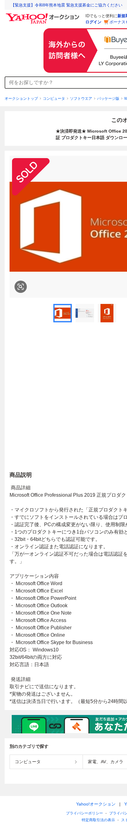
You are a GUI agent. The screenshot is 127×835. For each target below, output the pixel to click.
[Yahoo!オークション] (43, 15)
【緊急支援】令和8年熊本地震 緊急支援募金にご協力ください (66, 5)
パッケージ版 (108, 98)
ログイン (93, 22)
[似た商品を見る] (20, 287)
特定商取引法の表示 (98, 820)
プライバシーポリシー (84, 813)
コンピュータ (54, 98)
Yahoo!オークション (96, 804)
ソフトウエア (81, 98)
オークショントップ (21, 98)
